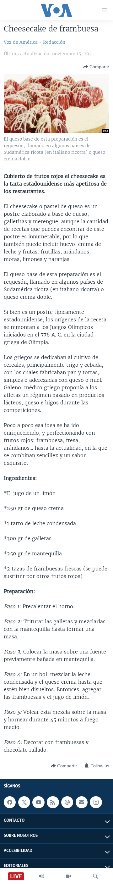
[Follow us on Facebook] (10, 802)
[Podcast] (67, 802)
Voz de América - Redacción (34, 42)
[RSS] (53, 802)
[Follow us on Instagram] (96, 802)
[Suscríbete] (82, 802)
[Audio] (41, 876)
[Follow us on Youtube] (38, 802)
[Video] (68, 876)
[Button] (96, 66)
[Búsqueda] (95, 876)
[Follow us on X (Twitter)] (24, 802)
